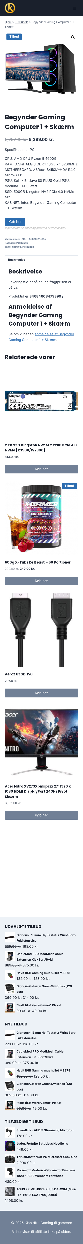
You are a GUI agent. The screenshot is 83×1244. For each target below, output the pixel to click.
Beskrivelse (16, 260)
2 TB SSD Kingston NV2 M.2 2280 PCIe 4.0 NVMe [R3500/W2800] (41, 448)
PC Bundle (21, 22)
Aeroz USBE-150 (19, 674)
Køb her (15, 222)
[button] (73, 37)
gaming (16, 246)
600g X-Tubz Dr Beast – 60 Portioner (38, 562)
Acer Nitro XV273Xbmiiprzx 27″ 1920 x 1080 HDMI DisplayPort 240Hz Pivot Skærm (38, 791)
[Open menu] (74, 8)
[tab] (41, 260)
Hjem (8, 22)
